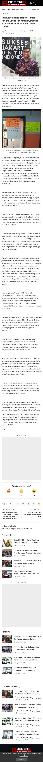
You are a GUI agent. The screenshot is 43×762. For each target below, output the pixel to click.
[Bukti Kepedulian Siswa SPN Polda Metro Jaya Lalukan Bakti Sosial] (7, 660)
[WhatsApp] (34, 504)
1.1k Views (11, 33)
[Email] (39, 504)
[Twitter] (23, 504)
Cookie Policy (24, 756)
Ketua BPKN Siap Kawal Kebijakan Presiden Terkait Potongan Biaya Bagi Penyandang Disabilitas (26, 542)
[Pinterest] (28, 504)
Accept (21, 760)
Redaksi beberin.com (12, 30)
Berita (8, 14)
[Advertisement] (21, 458)
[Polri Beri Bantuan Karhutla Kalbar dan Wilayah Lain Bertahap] (7, 650)
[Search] (34, 3)
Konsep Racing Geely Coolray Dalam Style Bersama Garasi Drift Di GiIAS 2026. (27, 573)
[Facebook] (18, 504)
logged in (14, 529)
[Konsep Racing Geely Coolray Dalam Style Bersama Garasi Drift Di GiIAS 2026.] (7, 574)
